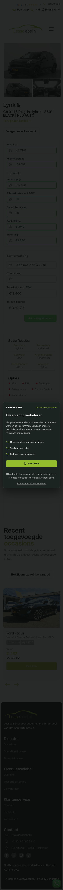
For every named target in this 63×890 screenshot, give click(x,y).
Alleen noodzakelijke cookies (31, 483)
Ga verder (33, 463)
